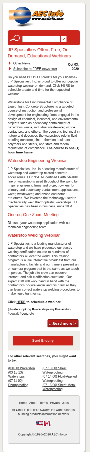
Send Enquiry (43, 340)
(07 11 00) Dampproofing (18, 383)
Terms (44, 402)
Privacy (55, 402)
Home (23, 402)
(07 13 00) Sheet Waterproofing (54, 370)
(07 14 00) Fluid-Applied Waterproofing (59, 379)
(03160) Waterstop (21, 368)
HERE (21, 302)
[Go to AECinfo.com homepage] (36, 26)
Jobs (65, 402)
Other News (21, 63)
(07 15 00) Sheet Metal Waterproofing (59, 387)
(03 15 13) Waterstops (16, 375)
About (33, 402)
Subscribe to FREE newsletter (35, 69)
